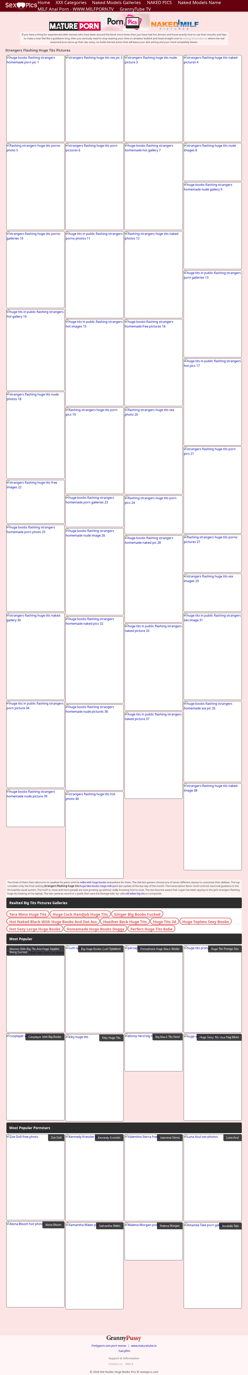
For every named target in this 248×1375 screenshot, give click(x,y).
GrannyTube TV (135, 9)
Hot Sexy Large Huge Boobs (34, 929)
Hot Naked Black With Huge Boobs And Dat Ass (53, 921)
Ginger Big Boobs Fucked (137, 914)
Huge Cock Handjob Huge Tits (80, 914)
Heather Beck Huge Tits (125, 921)
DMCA (129, 1364)
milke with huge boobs (93, 882)
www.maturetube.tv (144, 1345)
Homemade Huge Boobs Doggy (95, 929)
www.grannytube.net (195, 38)
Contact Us (115, 1364)
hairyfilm (124, 1351)
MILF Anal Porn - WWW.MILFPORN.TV (76, 9)
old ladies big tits (135, 893)
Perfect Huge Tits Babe (151, 929)
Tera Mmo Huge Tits (27, 914)
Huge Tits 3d (164, 921)
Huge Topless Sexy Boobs (205, 921)
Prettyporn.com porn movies (108, 1345)
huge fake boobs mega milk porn (99, 886)
